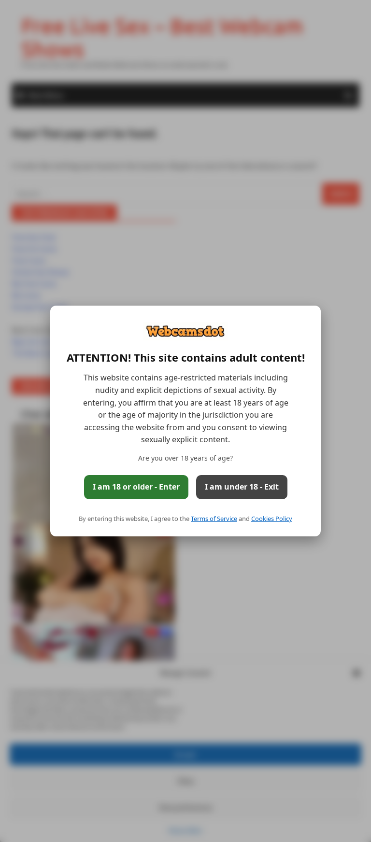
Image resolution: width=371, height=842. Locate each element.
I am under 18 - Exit (242, 486)
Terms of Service (214, 518)
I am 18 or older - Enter (136, 486)
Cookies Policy (271, 518)
